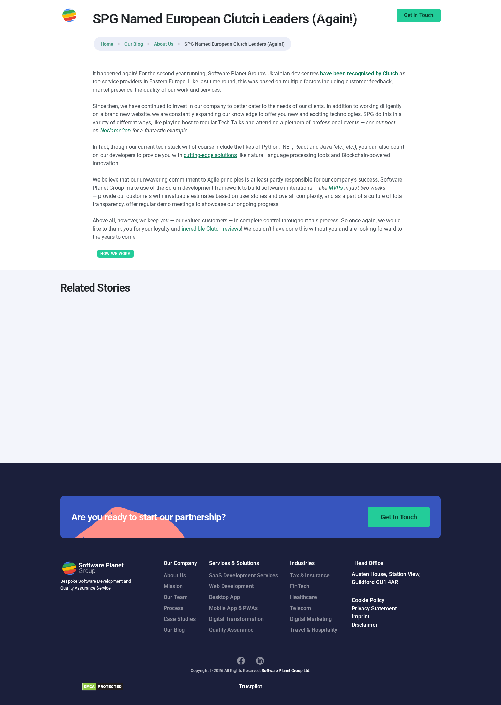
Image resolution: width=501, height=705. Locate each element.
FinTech (299, 586)
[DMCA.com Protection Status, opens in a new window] (102, 686)
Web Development (231, 586)
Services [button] (214, 15)
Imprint (360, 616)
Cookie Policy (368, 600)
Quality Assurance (231, 630)
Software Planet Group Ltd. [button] (286, 670)
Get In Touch (419, 15)
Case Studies (290, 15)
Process (173, 608)
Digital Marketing (311, 619)
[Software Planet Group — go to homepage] (93, 15)
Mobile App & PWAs (233, 608)
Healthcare (303, 597)
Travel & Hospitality (313, 630)
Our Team (176, 597)
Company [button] (326, 15)
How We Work (115, 253)
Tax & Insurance (310, 575)
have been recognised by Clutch (359, 73)
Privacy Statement (374, 608)
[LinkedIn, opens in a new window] (260, 661)
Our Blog (133, 44)
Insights (355, 15)
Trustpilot (250, 686)
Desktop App (224, 597)
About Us (163, 44)
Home (107, 44)
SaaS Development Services (243, 575)
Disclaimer (365, 625)
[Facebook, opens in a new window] (240, 661)
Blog (379, 15)
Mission (173, 586)
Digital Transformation (236, 619)
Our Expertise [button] (249, 15)
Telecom (300, 608)
